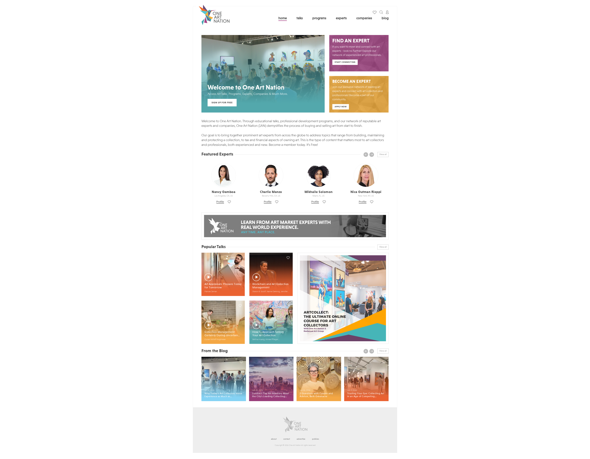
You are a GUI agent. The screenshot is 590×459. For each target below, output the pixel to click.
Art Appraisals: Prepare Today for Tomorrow (223, 286)
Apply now (341, 107)
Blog (385, 18)
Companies (364, 18)
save (240, 258)
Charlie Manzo (271, 192)
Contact (286, 439)
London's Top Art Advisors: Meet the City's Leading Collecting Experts (270, 395)
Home (282, 18)
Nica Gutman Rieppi (366, 192)
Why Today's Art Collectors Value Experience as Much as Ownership (223, 395)
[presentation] (366, 154)
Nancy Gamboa (223, 192)
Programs (319, 18)
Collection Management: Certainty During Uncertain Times (221, 334)
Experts (341, 18)
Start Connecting (345, 62)
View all (383, 154)
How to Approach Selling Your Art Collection (268, 334)
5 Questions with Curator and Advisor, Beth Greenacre (316, 395)
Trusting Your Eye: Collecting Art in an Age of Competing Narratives (365, 395)
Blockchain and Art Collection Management (270, 286)
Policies (315, 439)
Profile (220, 201)
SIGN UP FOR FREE (222, 102)
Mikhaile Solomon (319, 192)
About (274, 439)
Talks (300, 18)
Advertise (301, 439)
